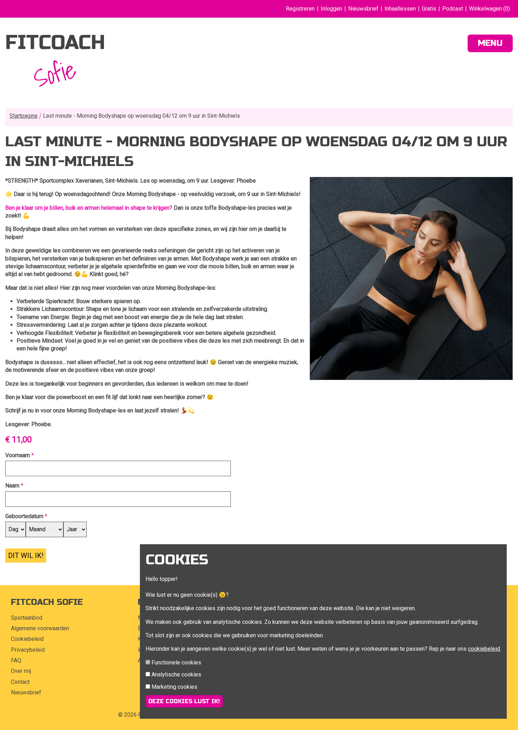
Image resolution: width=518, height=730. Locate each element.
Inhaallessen (400, 8)
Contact (20, 682)
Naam (12, 485)
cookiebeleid (484, 648)
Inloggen (331, 8)
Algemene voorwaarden (40, 628)
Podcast (452, 8)
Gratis (429, 8)
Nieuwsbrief (363, 8)
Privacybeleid (28, 649)
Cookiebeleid (27, 639)
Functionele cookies (176, 662)
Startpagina (23, 115)
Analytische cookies (176, 674)
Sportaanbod (26, 617)
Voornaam (17, 455)
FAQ (16, 660)
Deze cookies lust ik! (184, 701)
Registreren (300, 8)
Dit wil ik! (25, 555)
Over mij (21, 671)
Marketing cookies (174, 686)
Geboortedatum (24, 516)
